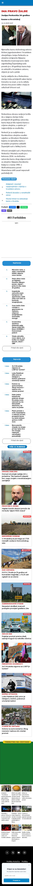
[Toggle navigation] (2, 3)
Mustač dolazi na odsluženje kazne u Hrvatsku (17, 200)
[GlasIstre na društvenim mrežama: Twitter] (13, 853)
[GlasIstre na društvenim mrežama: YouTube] (19, 853)
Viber (3, 210)
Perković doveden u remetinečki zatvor (18, 194)
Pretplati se (16, 880)
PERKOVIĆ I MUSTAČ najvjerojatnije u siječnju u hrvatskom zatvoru (16, 186)
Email (9, 210)
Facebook (12, 207)
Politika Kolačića (13, 862)
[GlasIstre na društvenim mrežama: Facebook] (8, 853)
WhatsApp (24, 207)
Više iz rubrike (17, 447)
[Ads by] (7, 110)
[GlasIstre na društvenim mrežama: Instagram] (25, 853)
